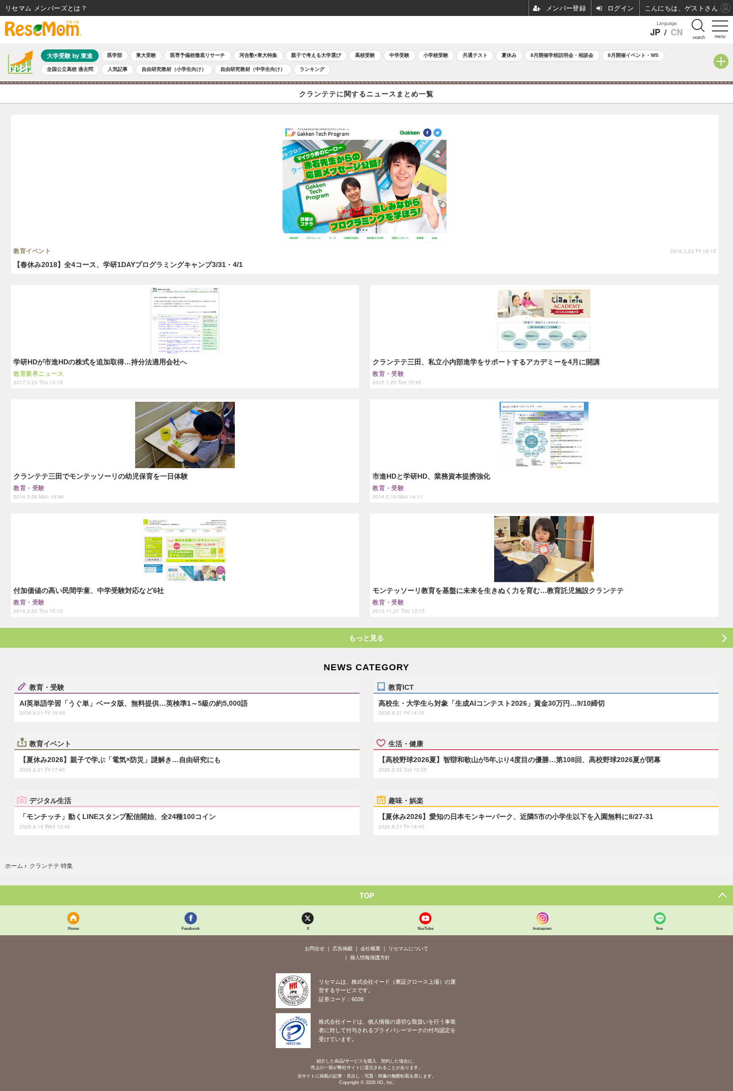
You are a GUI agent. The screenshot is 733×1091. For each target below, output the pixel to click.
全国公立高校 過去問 (70, 69)
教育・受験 (46, 686)
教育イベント (50, 743)
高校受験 (365, 55)
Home (73, 928)
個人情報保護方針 (370, 957)
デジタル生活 (50, 800)
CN (677, 32)
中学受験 (399, 55)
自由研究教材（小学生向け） (174, 69)
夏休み (509, 55)
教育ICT (401, 686)
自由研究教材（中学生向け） (252, 69)
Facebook (190, 928)
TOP (367, 895)
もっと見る (366, 638)
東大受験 (146, 55)
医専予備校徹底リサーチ (197, 55)
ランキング (312, 69)
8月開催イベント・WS (633, 55)
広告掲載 (343, 948)
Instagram (542, 928)
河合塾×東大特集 (258, 55)
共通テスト (475, 55)
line (659, 928)
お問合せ (315, 948)
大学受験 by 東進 (70, 55)
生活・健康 (405, 743)
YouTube (425, 928)
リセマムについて (408, 948)
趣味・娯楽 (405, 800)
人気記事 (118, 69)
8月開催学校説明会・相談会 (562, 55)
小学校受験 (435, 55)
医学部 (114, 55)
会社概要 (370, 948)
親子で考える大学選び (316, 55)
